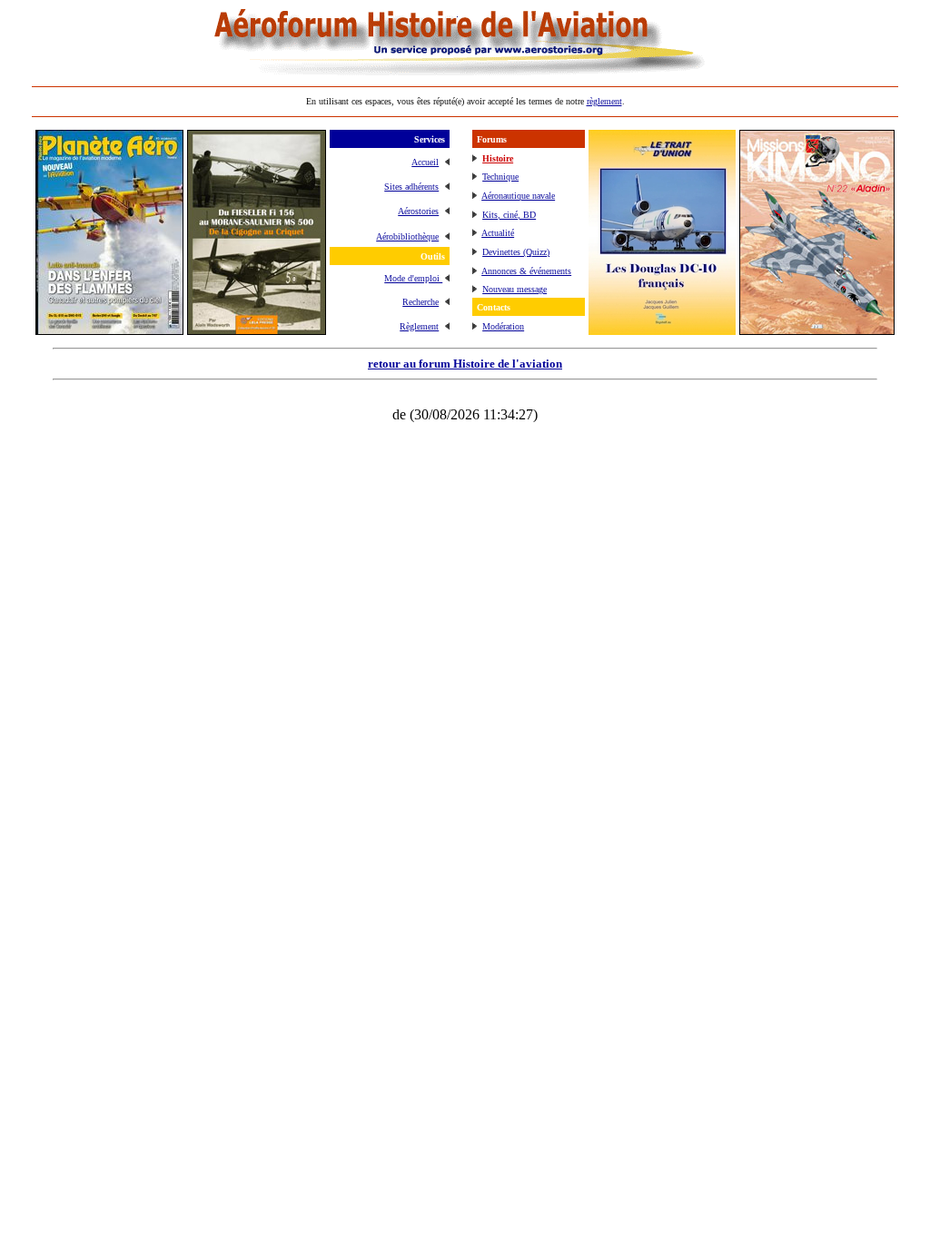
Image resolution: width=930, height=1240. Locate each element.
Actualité (497, 233)
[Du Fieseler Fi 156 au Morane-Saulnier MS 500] (256, 330)
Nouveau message (514, 289)
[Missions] (817, 330)
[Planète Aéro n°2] (109, 330)
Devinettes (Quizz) (515, 252)
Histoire (497, 158)
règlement (604, 101)
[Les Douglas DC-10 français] (662, 330)
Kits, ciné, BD (509, 215)
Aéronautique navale (518, 196)
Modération (503, 326)
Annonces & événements (526, 271)
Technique (500, 177)
